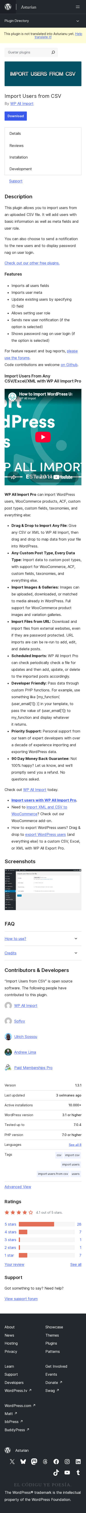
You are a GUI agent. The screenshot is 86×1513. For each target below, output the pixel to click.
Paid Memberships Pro (33, 1067)
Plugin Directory (17, 21)
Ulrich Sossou (25, 1036)
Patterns (52, 1351)
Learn (9, 1366)
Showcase (54, 1327)
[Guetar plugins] (53, 52)
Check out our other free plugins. (32, 263)
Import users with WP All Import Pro (43, 800)
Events (51, 1374)
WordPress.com (20, 1405)
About (10, 1327)
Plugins (51, 1343)
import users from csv (53, 1174)
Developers (14, 1382)
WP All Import (21, 103)
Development (20, 169)
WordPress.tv (18, 1390)
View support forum (21, 1298)
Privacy (11, 1351)
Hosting (11, 1343)
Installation (18, 157)
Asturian (22, 1450)
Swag (52, 1390)
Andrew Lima (25, 1052)
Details (15, 133)
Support (15, 181)
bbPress (14, 1421)
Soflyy (19, 1021)
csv (59, 1155)
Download (16, 116)
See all (75, 1264)
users (76, 1174)
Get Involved (56, 1366)
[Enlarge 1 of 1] (75, 875)
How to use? (15, 939)
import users (71, 1164)
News (9, 1335)
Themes (52, 1335)
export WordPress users (45, 834)
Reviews (16, 145)
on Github (69, 364)
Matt (11, 1413)
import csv (72, 1155)
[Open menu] (78, 7)
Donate (54, 1382)
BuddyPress (17, 1430)
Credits (11, 953)
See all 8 (75, 1145)
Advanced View (18, 1186)
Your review (14, 1264)
